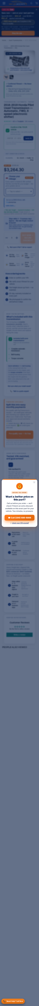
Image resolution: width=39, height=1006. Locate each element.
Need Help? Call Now (13, 1001)
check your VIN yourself (20, 523)
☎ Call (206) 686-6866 (19, 518)
